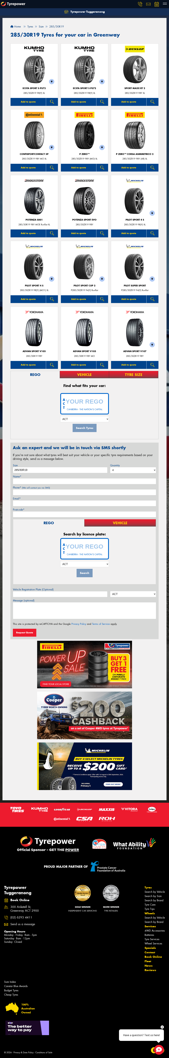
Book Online (153, 957)
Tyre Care (150, 904)
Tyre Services (152, 939)
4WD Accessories (155, 930)
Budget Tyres (11, 990)
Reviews (150, 970)
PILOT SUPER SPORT (135, 285)
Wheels (150, 913)
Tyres (148, 887)
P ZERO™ (84, 154)
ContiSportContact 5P (34, 154)
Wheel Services (153, 943)
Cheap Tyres (11, 994)
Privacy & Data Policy (24, 1052)
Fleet (148, 961)
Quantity (115, 465)
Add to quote (28, 101)
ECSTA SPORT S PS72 (34, 88)
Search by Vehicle (155, 892)
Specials (150, 948)
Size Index (10, 982)
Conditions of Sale (43, 1052)
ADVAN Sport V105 (34, 351)
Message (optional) (23, 600)
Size (15, 465)
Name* (17, 476)
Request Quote (24, 632)
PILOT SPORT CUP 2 (84, 285)
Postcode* (18, 509)
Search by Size (153, 896)
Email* (17, 498)
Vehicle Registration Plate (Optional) (33, 589)
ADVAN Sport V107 (134, 351)
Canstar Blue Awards (16, 986)
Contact (150, 952)
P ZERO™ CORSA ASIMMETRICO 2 (134, 154)
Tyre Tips (149, 909)
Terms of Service (101, 624)
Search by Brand (154, 900)
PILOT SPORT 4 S (135, 219)
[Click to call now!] (140, 4)
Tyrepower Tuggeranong (87, 11)
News (148, 965)
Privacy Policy (78, 624)
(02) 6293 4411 (21, 917)
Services (150, 926)
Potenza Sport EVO (84, 219)
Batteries (149, 935)
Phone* (31, 487)
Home (17, 26)
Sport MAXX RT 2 (134, 88)
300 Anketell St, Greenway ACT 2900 (24, 909)
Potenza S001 (34, 219)
